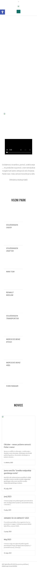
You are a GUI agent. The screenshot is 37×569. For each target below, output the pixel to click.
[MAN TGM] (13, 261)
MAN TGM (10, 272)
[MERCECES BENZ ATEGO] (13, 328)
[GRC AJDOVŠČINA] (18, 6)
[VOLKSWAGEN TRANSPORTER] (13, 305)
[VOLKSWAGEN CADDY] (13, 214)
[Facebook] (34, 564)
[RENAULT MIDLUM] (13, 281)
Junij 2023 (7, 496)
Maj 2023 (7, 539)
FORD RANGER (12, 386)
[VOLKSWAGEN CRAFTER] (13, 237)
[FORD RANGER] (13, 375)
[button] (2, 12)
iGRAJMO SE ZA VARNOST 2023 (16, 518)
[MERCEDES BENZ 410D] (13, 352)
